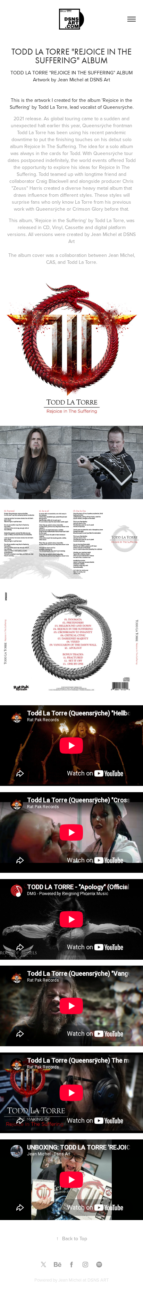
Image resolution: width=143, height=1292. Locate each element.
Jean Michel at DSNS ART (83, 1280)
